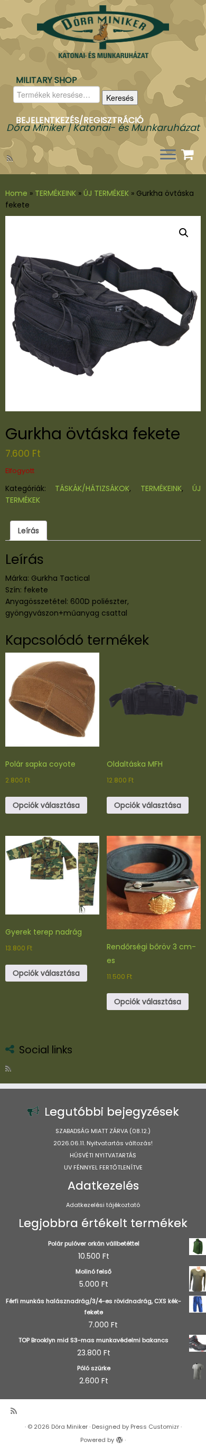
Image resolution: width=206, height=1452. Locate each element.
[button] (183, 232)
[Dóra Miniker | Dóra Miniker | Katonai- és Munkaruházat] (103, 31)
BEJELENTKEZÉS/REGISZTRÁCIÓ (80, 120)
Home (16, 193)
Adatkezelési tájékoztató (103, 1205)
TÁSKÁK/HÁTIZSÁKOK (92, 488)
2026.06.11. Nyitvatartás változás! (103, 1143)
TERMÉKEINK (55, 193)
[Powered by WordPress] (119, 1437)
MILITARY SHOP (46, 80)
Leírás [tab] (28, 530)
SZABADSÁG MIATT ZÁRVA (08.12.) (103, 1131)
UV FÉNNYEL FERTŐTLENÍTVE (103, 1167)
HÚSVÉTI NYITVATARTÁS (103, 1155)
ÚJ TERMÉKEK (106, 193)
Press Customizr (154, 1426)
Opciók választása (46, 805)
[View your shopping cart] (188, 152)
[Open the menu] (168, 155)
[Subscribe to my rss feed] (11, 158)
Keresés (120, 97)
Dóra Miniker (69, 1426)
